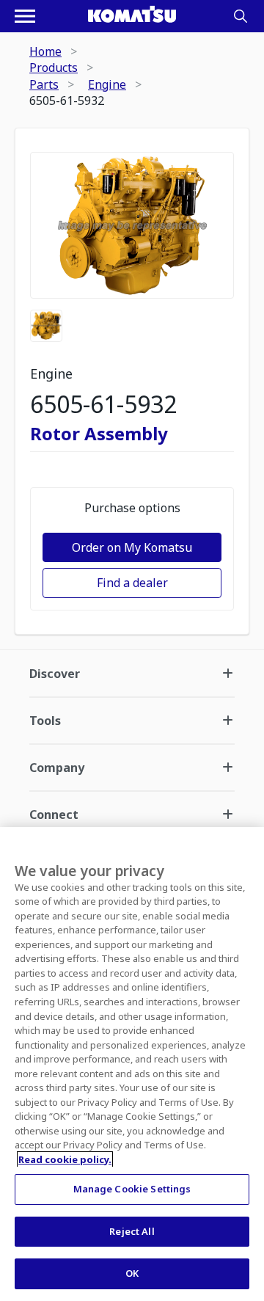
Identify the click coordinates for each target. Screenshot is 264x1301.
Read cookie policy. (64, 1159)
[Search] (240, 16)
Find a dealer (132, 583)
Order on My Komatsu (132, 547)
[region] (132, 1064)
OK (132, 1273)
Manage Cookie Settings (132, 1188)
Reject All (131, 1231)
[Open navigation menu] (25, 16)
